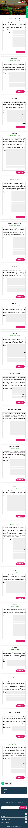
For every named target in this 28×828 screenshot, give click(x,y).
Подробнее (20, 52)
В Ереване (5, 789)
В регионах (6, 792)
